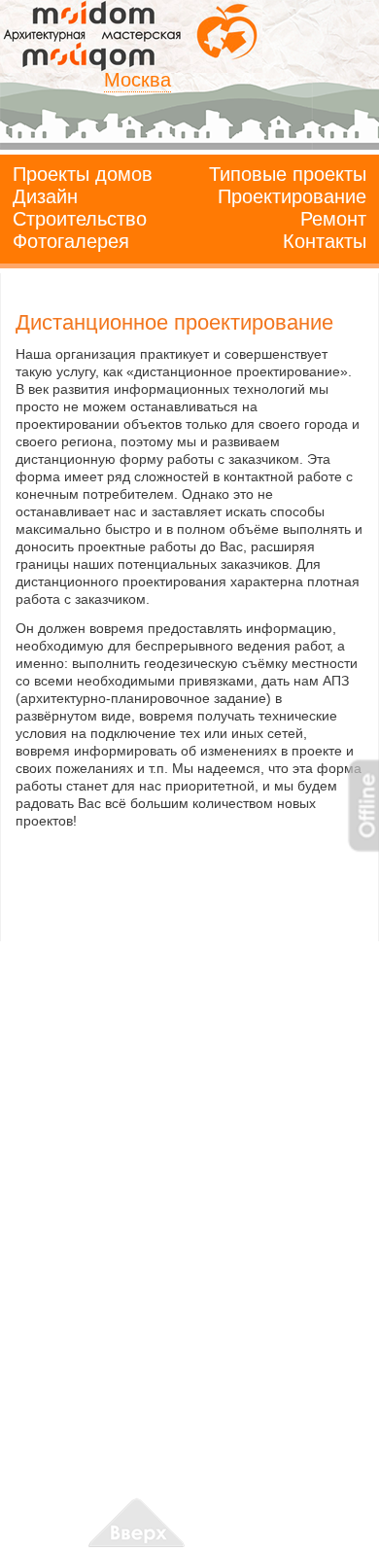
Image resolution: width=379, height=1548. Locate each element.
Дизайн (45, 196)
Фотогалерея (71, 241)
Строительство (80, 219)
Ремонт (333, 219)
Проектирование (292, 196)
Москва (137, 79)
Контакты (324, 241)
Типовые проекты (287, 174)
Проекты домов (83, 174)
